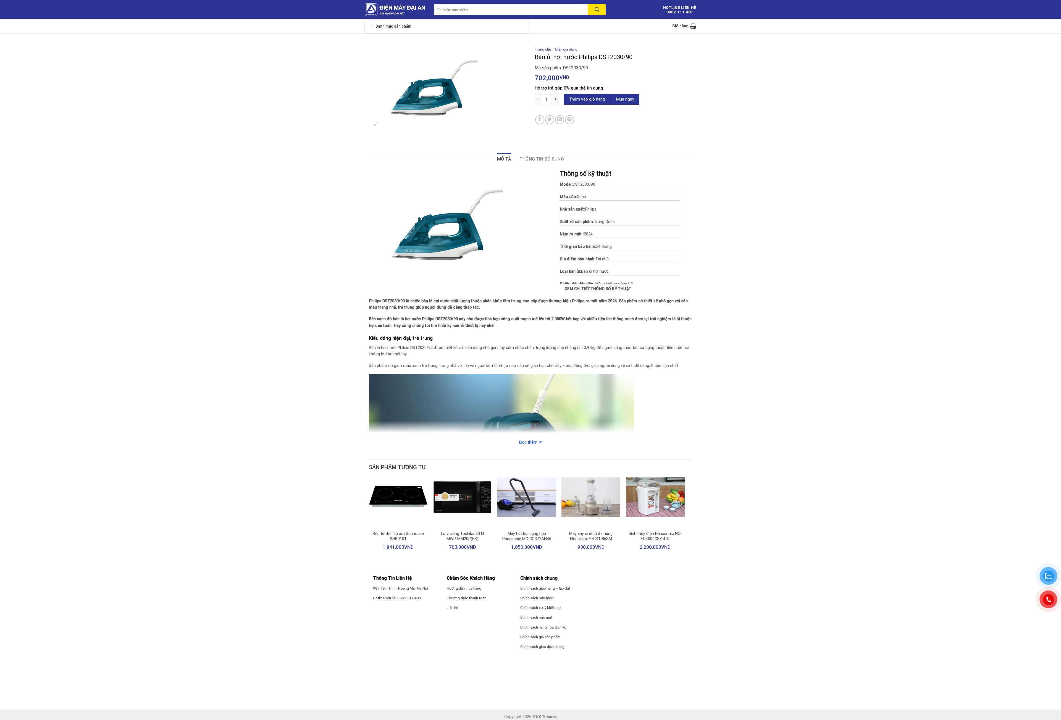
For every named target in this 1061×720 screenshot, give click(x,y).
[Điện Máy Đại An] (395, 9)
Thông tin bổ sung (542, 159)
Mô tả (504, 159)
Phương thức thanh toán (466, 598)
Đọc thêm (528, 442)
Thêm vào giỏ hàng (587, 99)
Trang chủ (543, 49)
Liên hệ (452, 607)
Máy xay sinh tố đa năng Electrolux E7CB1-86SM (591, 536)
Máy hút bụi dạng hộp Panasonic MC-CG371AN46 (526, 536)
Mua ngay (625, 99)
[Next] (684, 521)
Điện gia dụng (566, 49)
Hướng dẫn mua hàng (464, 588)
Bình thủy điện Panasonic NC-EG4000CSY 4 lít (655, 536)
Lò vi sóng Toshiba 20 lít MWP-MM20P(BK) (462, 536)
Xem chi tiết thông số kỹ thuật (598, 289)
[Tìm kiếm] (597, 9)
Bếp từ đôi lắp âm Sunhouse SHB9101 (398, 536)
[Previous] (369, 521)
